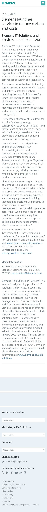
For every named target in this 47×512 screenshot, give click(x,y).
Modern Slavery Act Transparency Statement (20, 504)
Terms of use (7, 498)
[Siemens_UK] (24, 472)
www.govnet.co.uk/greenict (17, 253)
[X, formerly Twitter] (3, 472)
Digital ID (6, 501)
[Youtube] (16, 472)
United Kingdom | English (16, 461)
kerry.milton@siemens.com (27, 273)
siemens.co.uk (8, 481)
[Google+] (20, 472)
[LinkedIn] (7, 472)
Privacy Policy (7, 491)
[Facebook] (11, 472)
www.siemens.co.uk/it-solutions (24, 243)
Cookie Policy (7, 494)
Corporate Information (11, 488)
